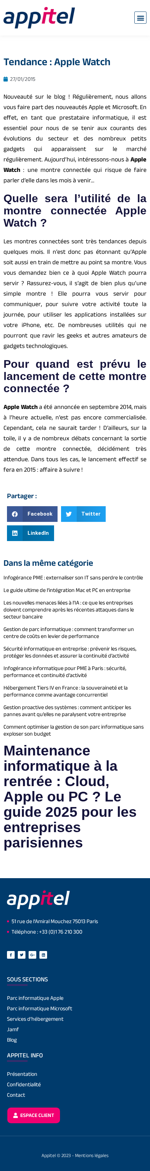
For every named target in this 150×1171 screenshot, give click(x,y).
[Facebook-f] (11, 955)
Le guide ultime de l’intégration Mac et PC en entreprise (66, 590)
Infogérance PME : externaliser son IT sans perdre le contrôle (73, 577)
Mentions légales (91, 1155)
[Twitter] (21, 955)
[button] (140, 18)
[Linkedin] (43, 955)
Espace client (36, 1115)
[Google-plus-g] (32, 955)
